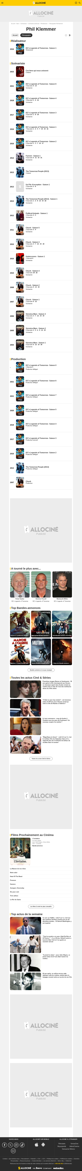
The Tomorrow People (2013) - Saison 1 (41, 199)
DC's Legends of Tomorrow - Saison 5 (41, 409)
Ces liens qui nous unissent (37, 71)
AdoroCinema (74, 1146)
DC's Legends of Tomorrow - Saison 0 (41, 365)
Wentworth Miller (62, 599)
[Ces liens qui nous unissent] (20, 71)
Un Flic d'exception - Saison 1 (38, 185)
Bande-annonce (37, 846)
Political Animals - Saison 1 (37, 213)
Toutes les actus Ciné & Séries (41, 758)
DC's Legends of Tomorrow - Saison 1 (41, 48)
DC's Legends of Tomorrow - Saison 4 (41, 98)
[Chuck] (20, 482)
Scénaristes (24, 23)
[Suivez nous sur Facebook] (5, 1145)
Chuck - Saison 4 (33, 271)
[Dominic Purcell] (41, 584)
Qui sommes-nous (14, 1159)
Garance (12, 884)
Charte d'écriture (37, 1161)
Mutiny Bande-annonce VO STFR (41, 663)
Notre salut (13, 872)
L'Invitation (36, 838)
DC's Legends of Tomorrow (20, 601)
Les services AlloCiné (49, 1161)
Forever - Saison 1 (33, 156)
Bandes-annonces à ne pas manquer (41, 670)
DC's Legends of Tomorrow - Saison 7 (41, 395)
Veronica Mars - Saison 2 (36, 328)
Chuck (28, 481)
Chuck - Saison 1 (33, 300)
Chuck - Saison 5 (33, 228)
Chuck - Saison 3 (33, 242)
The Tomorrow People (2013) (37, 171)
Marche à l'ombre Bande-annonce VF (20, 663)
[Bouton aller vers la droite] (69, 35)
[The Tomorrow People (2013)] (20, 172)
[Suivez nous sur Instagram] (16, 1145)
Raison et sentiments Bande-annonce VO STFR (20, 635)
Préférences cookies (66, 1159)
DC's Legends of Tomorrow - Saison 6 (41, 84)
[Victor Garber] (20, 584)
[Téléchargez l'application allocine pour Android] (44, 1144)
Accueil (13, 23)
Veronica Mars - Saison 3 (36, 314)
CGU (38, 1159)
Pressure (13, 880)
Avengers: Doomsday (17, 888)
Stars (17, 23)
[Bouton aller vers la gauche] (66, 35)
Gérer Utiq (61, 1161)
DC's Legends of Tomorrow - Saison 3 (41, 113)
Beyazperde (62, 1146)
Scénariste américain (33, 23)
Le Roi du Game (15, 899)
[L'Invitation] (20, 851)
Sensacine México (68, 1149)
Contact (5, 1159)
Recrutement (25, 1159)
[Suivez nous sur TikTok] (22, 1145)
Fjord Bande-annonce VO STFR (62, 635)
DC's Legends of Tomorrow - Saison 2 (41, 141)
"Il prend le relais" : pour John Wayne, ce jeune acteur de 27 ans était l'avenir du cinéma (56, 956)
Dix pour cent (14, 892)
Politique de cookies (53, 1159)
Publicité (33, 1159)
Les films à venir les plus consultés (41, 906)
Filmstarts (61, 1143)
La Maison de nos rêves (18, 869)
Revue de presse (25, 1161)
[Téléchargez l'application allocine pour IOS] (38, 1144)
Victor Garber (19, 599)
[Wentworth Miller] (62, 584)
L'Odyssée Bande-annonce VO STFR (62, 663)
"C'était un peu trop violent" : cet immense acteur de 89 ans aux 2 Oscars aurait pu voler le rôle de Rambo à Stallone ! (57, 701)
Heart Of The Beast (16, 876)
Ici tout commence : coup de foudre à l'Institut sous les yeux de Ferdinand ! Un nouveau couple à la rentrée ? (56, 720)
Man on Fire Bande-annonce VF (41, 635)
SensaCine (74, 1143)
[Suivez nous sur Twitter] (10, 1145)
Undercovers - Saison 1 (35, 256)
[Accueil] (39, 3)
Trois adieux (14, 896)
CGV (43, 1159)
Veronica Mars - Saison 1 (36, 343)
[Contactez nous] (13, 1150)
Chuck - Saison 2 (33, 285)
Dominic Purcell (41, 599)
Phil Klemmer (44, 23)
